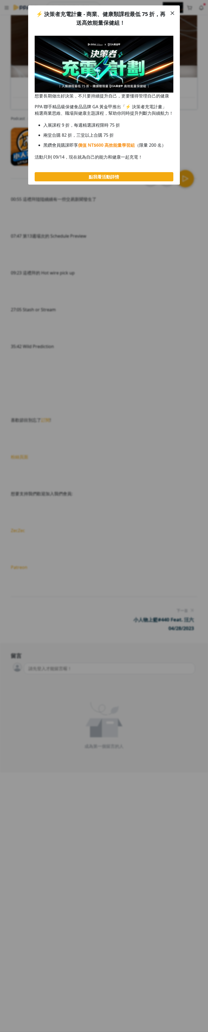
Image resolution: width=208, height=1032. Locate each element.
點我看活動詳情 (104, 177)
